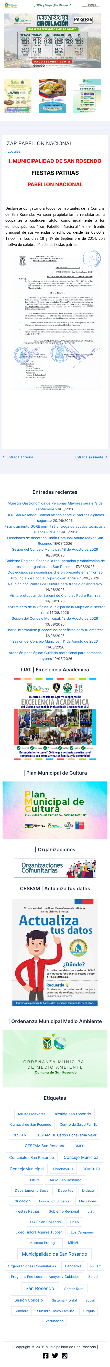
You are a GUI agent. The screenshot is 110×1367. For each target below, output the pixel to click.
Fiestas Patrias (27, 1211)
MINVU (74, 1243)
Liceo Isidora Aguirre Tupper (38, 1232)
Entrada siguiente (91, 457)
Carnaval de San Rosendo (30, 1124)
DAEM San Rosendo (64, 1180)
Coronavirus (63, 1169)
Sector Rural (74, 1289)
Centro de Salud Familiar (79, 1124)
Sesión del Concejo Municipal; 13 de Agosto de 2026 (55, 618)
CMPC (79, 1146)
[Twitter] (55, 1355)
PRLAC (95, 1266)
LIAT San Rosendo (45, 1222)
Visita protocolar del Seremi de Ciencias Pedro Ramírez (55, 595)
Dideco (88, 1190)
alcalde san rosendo (73, 1114)
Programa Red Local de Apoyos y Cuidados (45, 1277)
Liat (90, 1211)
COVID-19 (91, 1169)
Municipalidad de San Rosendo (54, 1254)
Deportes (65, 1190)
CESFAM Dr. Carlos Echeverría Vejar (66, 1135)
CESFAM (20, 1135)
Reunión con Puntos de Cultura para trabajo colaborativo (55, 584)
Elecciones (88, 1201)
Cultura (34, 1180)
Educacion (21, 1201)
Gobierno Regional (64, 1211)
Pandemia (73, 1266)
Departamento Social (32, 1190)
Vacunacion (55, 1321)
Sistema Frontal (64, 1300)
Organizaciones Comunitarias (32, 1266)
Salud (93, 1276)
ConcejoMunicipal (27, 1168)
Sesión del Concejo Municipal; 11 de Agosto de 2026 (55, 641)
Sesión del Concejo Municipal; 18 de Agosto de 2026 (55, 549)
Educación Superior (54, 1201)
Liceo (74, 1222)
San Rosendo (40, 1288)
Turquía (89, 1311)
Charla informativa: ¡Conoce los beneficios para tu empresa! (55, 630)
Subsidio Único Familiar (55, 1311)
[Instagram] (64, 1355)
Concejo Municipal (82, 1157)
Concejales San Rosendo (31, 1157)
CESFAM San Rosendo (45, 1146)
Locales (14, 151)
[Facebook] (45, 1355)
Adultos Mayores (32, 1114)
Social (90, 1300)
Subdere (21, 1311)
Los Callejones (82, 1232)
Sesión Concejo (29, 1300)
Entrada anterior (17, 457)
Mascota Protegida (44, 1243)
